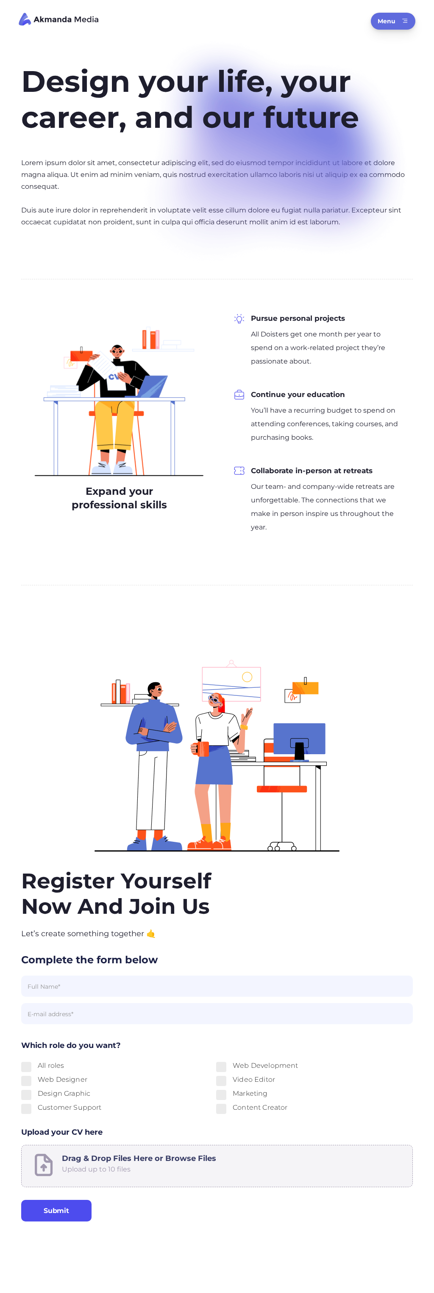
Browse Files (190, 1158)
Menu (386, 21)
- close (13, 1172)
